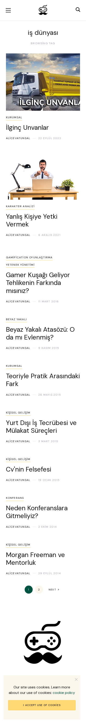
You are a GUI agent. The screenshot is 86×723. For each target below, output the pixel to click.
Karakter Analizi (20, 206)
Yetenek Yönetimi (20, 265)
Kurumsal (14, 117)
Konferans (15, 498)
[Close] (76, 679)
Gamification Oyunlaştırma (29, 257)
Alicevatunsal (18, 138)
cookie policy (64, 692)
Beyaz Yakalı (16, 319)
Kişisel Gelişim (18, 412)
